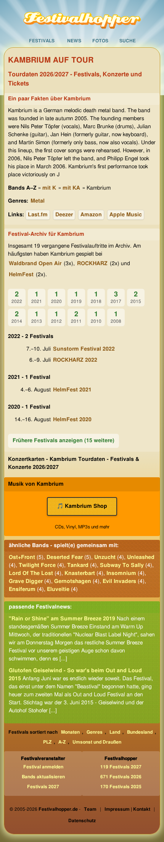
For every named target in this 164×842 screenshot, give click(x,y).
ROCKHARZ (92, 263)
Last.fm (38, 214)
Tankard (77, 565)
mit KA (71, 188)
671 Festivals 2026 (120, 776)
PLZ (47, 742)
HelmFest (21, 274)
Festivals (42, 41)
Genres (95, 732)
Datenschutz (82, 820)
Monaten (70, 732)
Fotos (100, 41)
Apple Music (125, 214)
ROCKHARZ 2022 (75, 360)
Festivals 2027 (43, 786)
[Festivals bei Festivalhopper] (82, 17)
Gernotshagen (72, 581)
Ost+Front (22, 557)
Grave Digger (26, 581)
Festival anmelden (43, 767)
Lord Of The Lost (31, 573)
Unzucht (105, 557)
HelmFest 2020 (72, 419)
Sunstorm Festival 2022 (84, 349)
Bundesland (140, 732)
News (74, 41)
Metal (38, 201)
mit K (49, 188)
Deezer (64, 214)
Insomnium (121, 573)
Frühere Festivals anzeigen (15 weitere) (63, 440)
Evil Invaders (119, 581)
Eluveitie (58, 589)
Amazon (91, 214)
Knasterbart (79, 573)
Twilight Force (37, 565)
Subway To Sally (122, 565)
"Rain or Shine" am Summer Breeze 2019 (62, 618)
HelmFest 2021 (72, 390)
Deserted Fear (65, 557)
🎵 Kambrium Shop (82, 506)
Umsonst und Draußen (96, 742)
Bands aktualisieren (43, 776)
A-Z (62, 742)
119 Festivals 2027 (120, 767)
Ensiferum (22, 589)
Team (90, 809)
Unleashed (140, 557)
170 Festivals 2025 (120, 786)
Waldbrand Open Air (35, 263)
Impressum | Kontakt (127, 809)
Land (114, 732)
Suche (127, 41)
